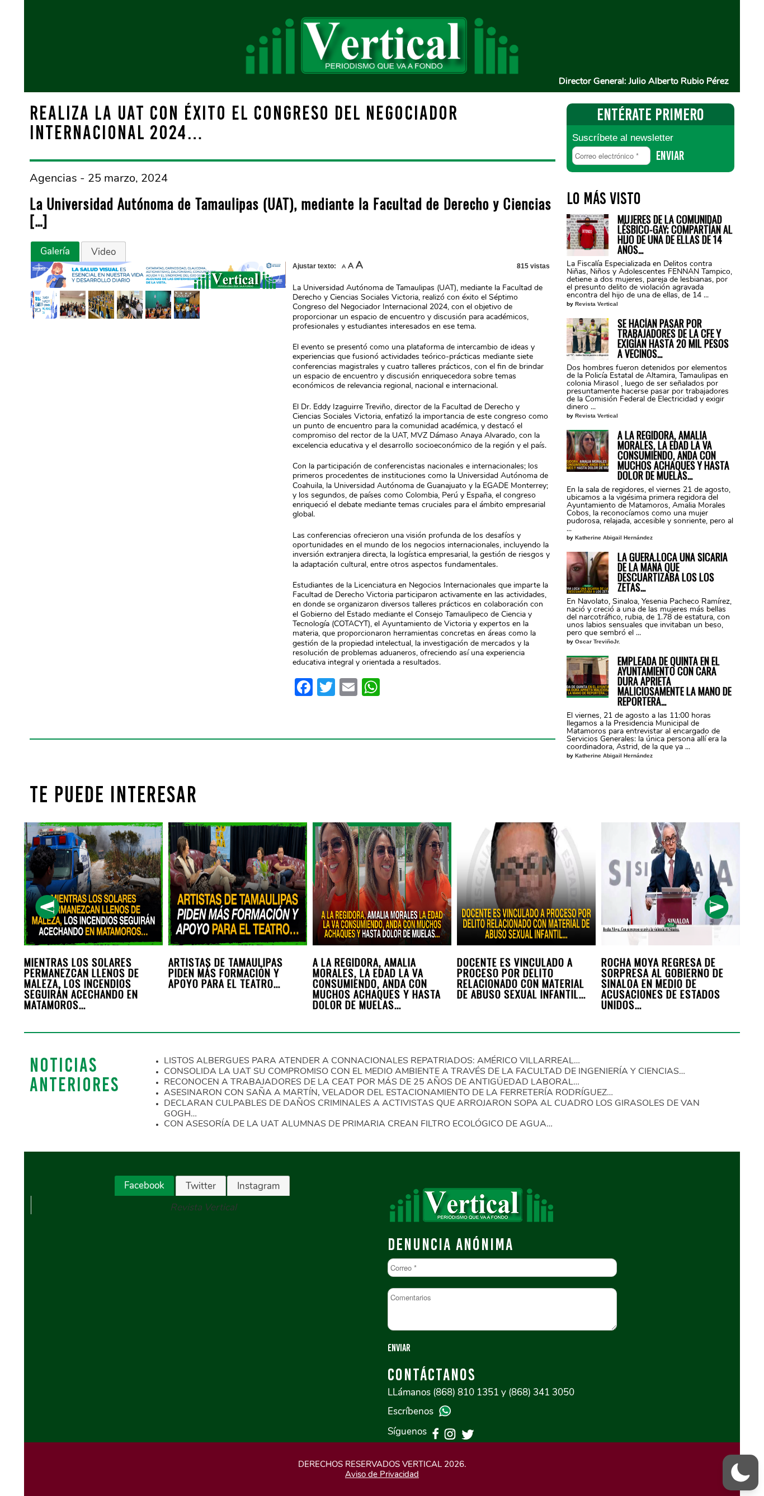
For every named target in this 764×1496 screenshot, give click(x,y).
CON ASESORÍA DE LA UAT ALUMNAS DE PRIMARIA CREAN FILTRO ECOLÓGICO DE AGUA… (358, 1124)
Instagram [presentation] (258, 1186)
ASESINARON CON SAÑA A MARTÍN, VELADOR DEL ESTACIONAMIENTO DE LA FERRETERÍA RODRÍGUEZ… (388, 1092)
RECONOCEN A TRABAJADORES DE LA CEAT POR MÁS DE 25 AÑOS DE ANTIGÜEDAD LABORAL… (371, 1082)
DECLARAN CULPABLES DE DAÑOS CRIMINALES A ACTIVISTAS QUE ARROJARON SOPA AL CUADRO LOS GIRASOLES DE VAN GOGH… (432, 1108)
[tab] (55, 252)
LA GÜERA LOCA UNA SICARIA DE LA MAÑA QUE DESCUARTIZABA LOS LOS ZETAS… (672, 572)
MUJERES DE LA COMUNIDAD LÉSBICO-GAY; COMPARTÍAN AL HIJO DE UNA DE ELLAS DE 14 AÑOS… (675, 234)
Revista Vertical (596, 304)
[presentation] (47, 907)
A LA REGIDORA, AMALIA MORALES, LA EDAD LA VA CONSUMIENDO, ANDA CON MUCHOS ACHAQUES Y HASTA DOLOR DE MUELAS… (673, 455)
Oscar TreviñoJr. (597, 641)
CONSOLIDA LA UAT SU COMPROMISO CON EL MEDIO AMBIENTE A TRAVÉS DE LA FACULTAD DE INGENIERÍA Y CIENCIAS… (424, 1071)
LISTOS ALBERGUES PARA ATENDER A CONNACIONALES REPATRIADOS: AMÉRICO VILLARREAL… (372, 1060)
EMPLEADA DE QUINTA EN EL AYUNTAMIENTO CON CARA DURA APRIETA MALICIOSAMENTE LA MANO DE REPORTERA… (674, 681)
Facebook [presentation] (144, 1185)
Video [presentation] (103, 251)
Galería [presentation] (55, 251)
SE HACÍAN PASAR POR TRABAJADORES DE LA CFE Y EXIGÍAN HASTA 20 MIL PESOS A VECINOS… (673, 338)
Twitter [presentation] (201, 1186)
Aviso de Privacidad (382, 1474)
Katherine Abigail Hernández (614, 537)
